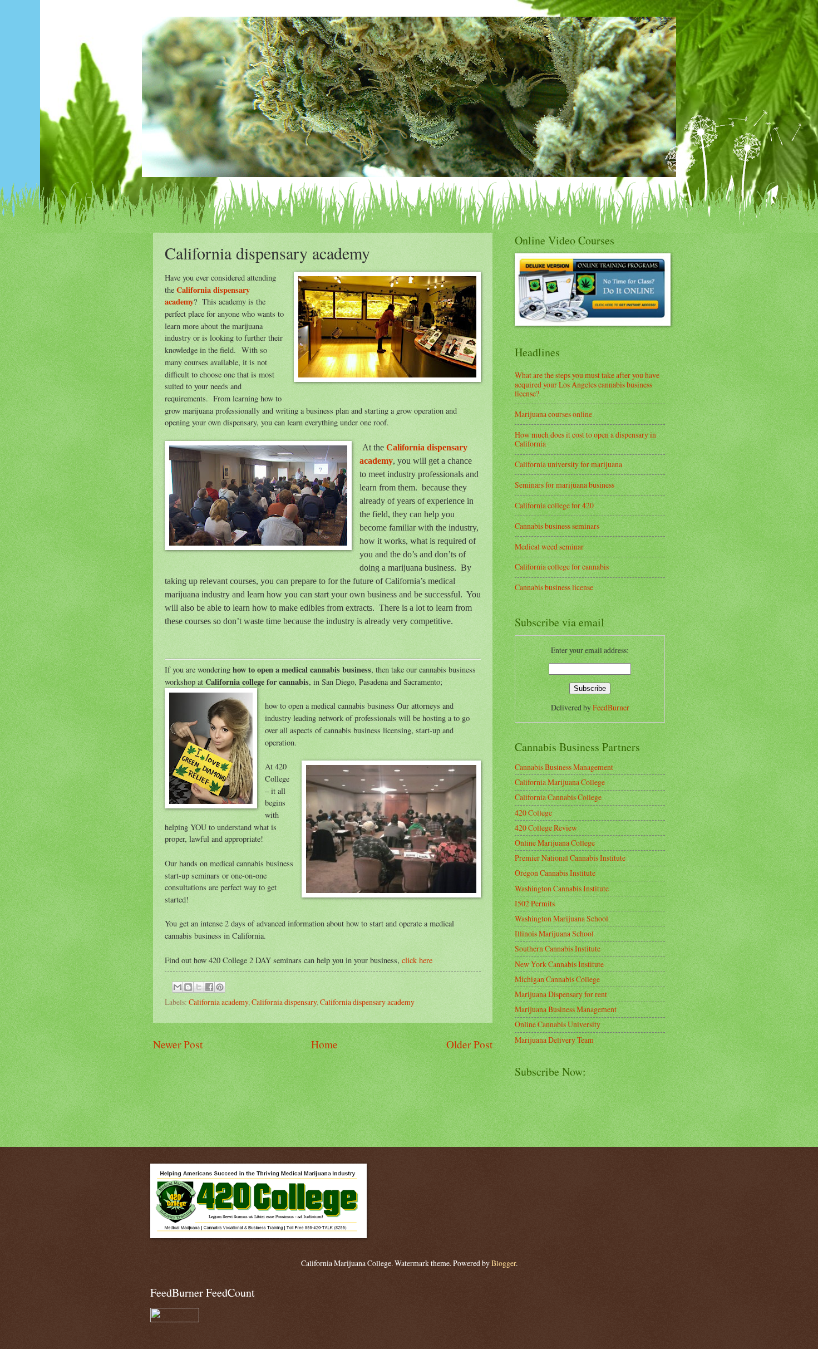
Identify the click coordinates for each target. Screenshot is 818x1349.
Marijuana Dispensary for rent (561, 994)
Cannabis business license (554, 587)
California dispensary (284, 1002)
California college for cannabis (562, 566)
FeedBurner (611, 707)
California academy (218, 1002)
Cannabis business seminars (557, 526)
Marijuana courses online (553, 414)
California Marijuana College (560, 782)
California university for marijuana (568, 464)
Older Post (469, 1044)
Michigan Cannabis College (557, 979)
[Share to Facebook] (209, 987)
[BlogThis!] (188, 987)
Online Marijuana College (555, 842)
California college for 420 (554, 505)
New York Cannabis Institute (559, 964)
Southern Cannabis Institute (557, 948)
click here (417, 960)
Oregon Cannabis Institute (555, 872)
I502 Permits (535, 903)
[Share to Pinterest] (219, 987)
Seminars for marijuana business (564, 484)
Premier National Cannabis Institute (570, 857)
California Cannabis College (558, 797)
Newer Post (178, 1044)
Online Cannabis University (557, 1024)
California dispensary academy (367, 1002)
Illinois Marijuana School (554, 933)
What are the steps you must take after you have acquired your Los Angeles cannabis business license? (587, 384)
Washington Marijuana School (561, 918)
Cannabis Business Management (564, 767)
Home (324, 1044)
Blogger (503, 1263)
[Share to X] (198, 987)
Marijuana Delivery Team (554, 1039)
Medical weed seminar (549, 546)
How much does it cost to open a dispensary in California (585, 439)
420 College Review (546, 827)
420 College (533, 812)
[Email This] (177, 987)
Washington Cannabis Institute (562, 888)
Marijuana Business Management (566, 1009)
